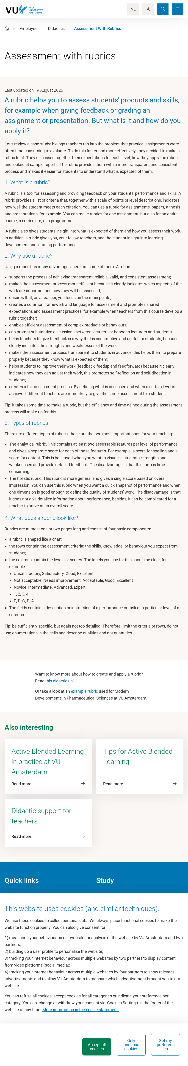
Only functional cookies (131, 1044)
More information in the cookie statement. (80, 1009)
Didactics (56, 28)
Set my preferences (165, 1044)
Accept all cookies (97, 1046)
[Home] (7, 28)
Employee (28, 28)
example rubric (84, 691)
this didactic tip (59, 681)
